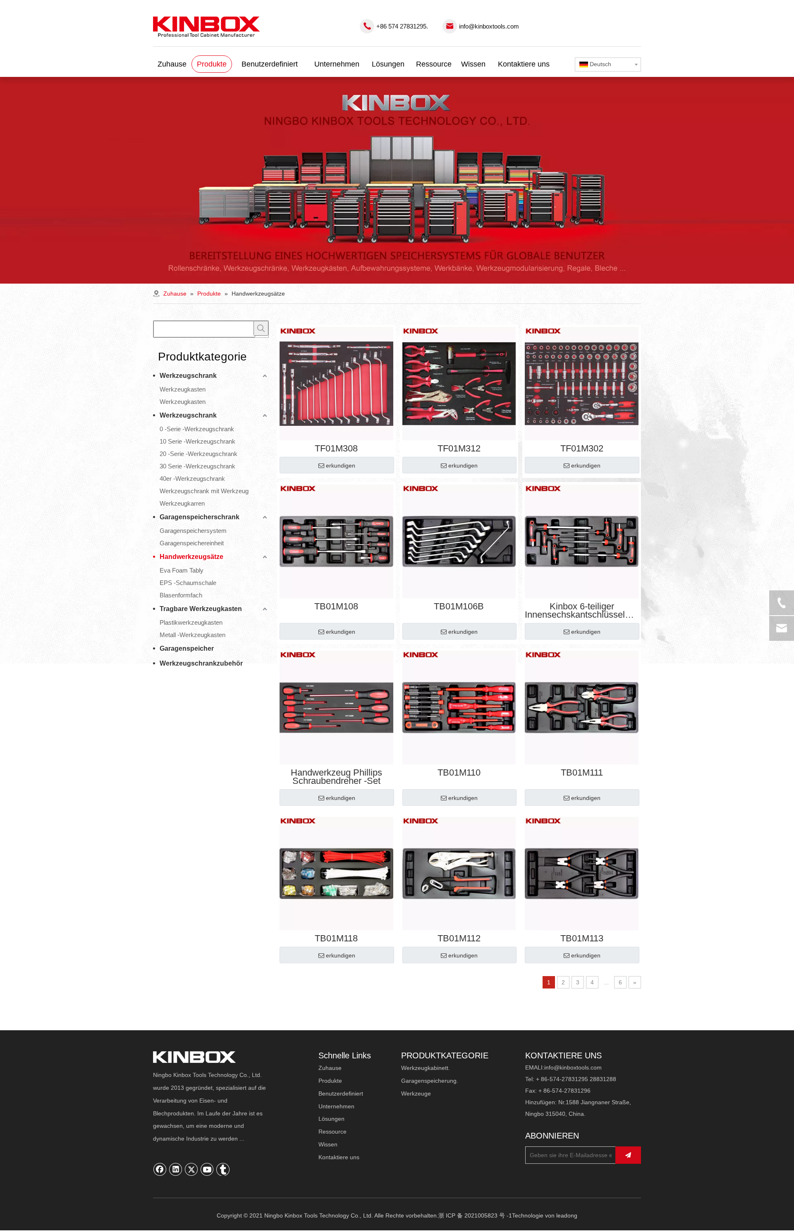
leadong (566, 1215)
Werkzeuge (416, 1093)
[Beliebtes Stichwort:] (261, 328)
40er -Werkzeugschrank (192, 478)
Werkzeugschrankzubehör (201, 663)
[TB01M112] (459, 873)
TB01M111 (582, 773)
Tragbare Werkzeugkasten (201, 608)
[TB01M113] (582, 873)
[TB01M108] (336, 541)
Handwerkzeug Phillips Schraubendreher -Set (336, 777)
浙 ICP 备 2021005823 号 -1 (475, 1215)
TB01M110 (459, 773)
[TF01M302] (582, 383)
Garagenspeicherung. (429, 1080)
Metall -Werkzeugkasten (192, 634)
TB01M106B (459, 606)
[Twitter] (191, 1169)
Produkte (330, 1080)
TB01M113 (581, 938)
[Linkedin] (175, 1169)
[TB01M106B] (459, 541)
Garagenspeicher (187, 648)
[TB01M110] (459, 707)
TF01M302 (581, 448)
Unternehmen (336, 1106)
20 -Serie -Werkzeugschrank (198, 453)
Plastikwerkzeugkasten (191, 622)
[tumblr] (223, 1169)
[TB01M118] (336, 873)
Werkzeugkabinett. (425, 1068)
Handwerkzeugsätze (191, 556)
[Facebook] (160, 1169)
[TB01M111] (582, 707)
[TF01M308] (336, 383)
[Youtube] (207, 1169)
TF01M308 (336, 448)
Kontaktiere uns (338, 1157)
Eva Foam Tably (181, 570)
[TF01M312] (459, 383)
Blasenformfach (181, 595)
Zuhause (330, 1068)
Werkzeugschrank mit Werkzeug (204, 490)
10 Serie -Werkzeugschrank (197, 441)
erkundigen (340, 465)
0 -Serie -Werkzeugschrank (197, 428)
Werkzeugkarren (182, 503)
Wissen (327, 1144)
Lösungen (331, 1118)
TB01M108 (336, 606)
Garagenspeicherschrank (199, 516)
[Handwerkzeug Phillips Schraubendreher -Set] (336, 707)
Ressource (332, 1131)
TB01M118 (336, 938)
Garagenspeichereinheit (192, 543)
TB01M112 (459, 938)
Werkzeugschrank (188, 375)
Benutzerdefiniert (340, 1093)
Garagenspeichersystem (193, 530)
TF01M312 (459, 448)
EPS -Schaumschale (188, 582)
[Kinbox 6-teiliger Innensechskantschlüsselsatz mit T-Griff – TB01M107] (582, 541)
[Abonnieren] (628, 1155)
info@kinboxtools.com (489, 26)
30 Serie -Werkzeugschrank (197, 466)
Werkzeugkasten (183, 389)
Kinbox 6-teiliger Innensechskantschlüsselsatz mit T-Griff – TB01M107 (582, 610)
